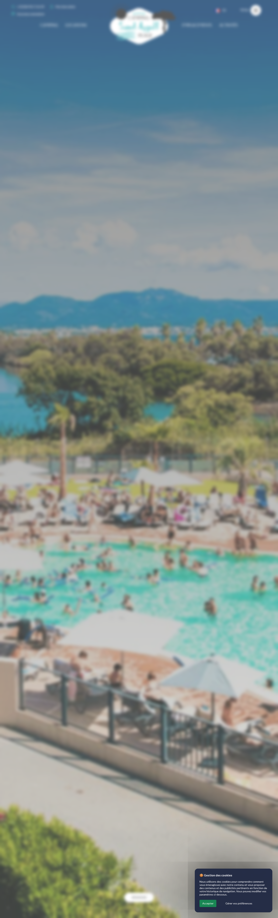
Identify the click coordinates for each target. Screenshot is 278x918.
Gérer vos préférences (238, 903)
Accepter (208, 903)
